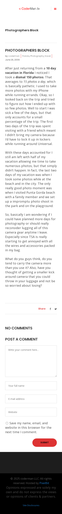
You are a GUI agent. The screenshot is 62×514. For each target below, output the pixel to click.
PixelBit (44, 483)
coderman (14, 56)
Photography (37, 56)
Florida (25, 56)
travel (48, 56)
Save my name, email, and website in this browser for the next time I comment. (28, 427)
